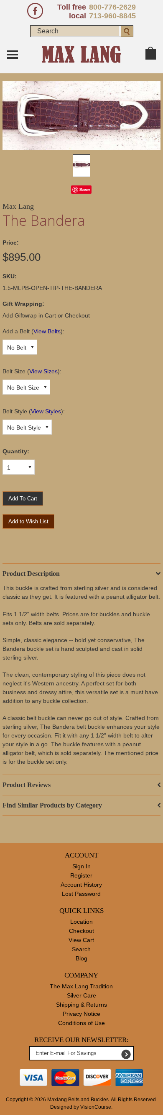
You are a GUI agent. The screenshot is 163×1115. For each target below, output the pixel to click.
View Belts (47, 331)
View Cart (81, 940)
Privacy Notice (81, 1013)
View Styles (46, 411)
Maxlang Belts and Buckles (78, 1099)
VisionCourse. (96, 1107)
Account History (81, 884)
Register (81, 875)
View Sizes (43, 371)
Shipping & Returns (81, 1004)
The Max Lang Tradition (81, 986)
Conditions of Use (81, 1023)
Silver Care (81, 995)
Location (81, 921)
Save (84, 189)
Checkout (81, 931)
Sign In (81, 866)
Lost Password (81, 893)
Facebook (35, 11)
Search (81, 949)
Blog (81, 958)
